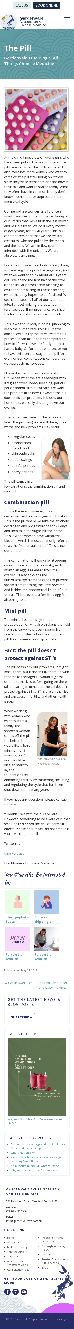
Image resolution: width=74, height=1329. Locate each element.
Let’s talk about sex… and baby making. (54, 985)
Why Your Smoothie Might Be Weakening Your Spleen (36, 1121)
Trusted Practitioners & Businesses (55, 1261)
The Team (13, 1256)
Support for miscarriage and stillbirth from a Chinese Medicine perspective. (38, 1146)
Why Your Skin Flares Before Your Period (36, 1170)
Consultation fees (18, 1269)
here (12, 804)
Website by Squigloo (57, 1319)
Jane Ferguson (15, 853)
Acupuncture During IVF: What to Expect (35, 1166)
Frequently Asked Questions (53, 1239)
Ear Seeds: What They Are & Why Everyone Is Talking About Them (37, 1159)
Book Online (47, 5)
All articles (13, 1242)
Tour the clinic (15, 1252)
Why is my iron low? (23, 1152)
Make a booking (17, 1247)
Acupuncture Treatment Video (17, 1263)
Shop (45, 1267)
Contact (46, 1254)
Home (11, 1238)
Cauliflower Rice (18, 983)
